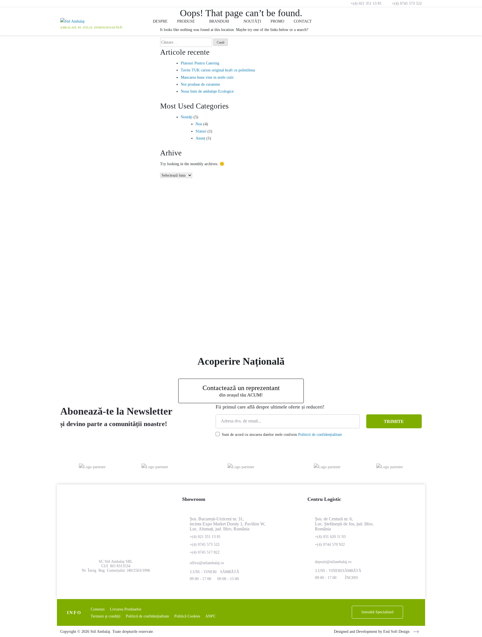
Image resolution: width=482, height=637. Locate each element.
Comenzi (98, 609)
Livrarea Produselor (125, 609)
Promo (277, 21)
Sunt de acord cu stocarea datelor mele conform (282, 434)
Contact (303, 21)
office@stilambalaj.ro (207, 563)
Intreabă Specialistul (378, 612)
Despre (160, 21)
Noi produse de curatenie (200, 84)
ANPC (210, 616)
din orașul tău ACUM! (241, 391)
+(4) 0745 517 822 (205, 552)
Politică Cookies (187, 616)
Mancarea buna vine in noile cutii (207, 77)
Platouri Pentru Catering (200, 63)
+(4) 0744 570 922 (330, 544)
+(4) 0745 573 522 (407, 3)
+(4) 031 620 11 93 (330, 537)
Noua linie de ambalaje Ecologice (207, 91)
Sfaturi (201, 131)
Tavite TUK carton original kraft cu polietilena (218, 70)
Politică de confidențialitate (147, 616)
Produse (186, 21)
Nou (199, 124)
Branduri (219, 21)
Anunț (200, 138)
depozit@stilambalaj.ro (333, 562)
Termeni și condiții (105, 616)
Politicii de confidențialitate (320, 434)
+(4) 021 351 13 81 (366, 3)
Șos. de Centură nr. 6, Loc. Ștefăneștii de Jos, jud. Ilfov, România (344, 523)
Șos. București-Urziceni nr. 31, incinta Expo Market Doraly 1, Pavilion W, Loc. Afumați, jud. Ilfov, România (227, 523)
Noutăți (252, 21)
